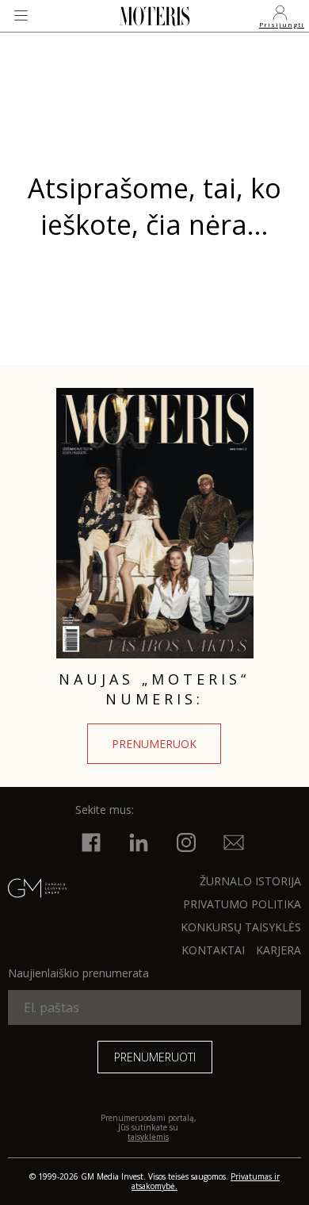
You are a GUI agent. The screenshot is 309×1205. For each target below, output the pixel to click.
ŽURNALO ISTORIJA (250, 880)
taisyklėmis (148, 1136)
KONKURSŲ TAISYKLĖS (241, 926)
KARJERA (278, 949)
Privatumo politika (242, 903)
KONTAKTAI (213, 949)
